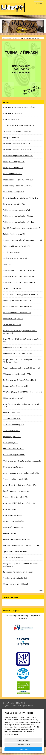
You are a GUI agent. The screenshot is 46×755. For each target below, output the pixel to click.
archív (41, 590)
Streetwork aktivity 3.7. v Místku (16, 143)
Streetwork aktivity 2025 (13, 448)
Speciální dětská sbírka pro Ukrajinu (18, 572)
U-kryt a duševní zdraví (13, 398)
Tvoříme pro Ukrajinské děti (15, 578)
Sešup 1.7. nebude (11, 137)
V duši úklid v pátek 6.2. (13, 252)
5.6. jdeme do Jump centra (14, 454)
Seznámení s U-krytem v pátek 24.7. (18, 131)
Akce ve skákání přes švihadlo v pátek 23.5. (21, 473)
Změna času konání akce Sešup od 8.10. (19, 380)
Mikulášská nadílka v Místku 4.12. (17, 312)
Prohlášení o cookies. (11, 734)
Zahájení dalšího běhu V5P (14, 234)
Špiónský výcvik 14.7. (12, 436)
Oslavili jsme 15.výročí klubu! (15, 584)
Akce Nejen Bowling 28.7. (13, 424)
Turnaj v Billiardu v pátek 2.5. (15, 497)
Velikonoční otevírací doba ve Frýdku (18, 222)
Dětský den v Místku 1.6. (13, 167)
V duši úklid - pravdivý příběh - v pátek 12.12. (22, 294)
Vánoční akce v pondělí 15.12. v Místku (19, 270)
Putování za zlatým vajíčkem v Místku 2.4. (20, 198)
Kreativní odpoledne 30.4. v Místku (17, 186)
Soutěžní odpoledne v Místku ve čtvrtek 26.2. (21, 228)
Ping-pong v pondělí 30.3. (14, 204)
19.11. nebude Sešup (12, 324)
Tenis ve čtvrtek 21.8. (12, 418)
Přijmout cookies (23, 749)
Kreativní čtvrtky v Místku (13, 527)
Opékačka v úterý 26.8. (12, 412)
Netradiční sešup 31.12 (13, 318)
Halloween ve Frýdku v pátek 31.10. (18, 347)
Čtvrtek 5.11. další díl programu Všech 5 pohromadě (20, 331)
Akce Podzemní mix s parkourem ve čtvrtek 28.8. (21, 405)
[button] (5, 26)
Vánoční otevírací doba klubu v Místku (19, 276)
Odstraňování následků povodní (16, 539)
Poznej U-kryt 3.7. (10, 443)
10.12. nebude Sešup (12, 288)
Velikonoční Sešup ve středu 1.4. (16, 210)
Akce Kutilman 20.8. (11, 119)
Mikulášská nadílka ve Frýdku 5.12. (17, 306)
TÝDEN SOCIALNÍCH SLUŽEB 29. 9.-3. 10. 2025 (22, 392)
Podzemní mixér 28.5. (12, 173)
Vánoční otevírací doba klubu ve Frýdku (19, 282)
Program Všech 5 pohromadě (15, 386)
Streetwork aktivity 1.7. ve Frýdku (17, 149)
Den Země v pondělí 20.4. (13, 192)
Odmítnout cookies (23, 745)
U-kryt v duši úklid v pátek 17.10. (17, 374)
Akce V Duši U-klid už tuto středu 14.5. (19, 485)
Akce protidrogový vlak (12, 515)
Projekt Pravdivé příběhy (13, 521)
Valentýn (6, 264)
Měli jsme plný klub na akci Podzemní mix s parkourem (21, 564)
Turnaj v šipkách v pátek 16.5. (15, 479)
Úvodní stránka (6, 38)
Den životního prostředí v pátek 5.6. (18, 155)
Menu (39, 4)
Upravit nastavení (23, 740)
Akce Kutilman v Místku (13, 557)
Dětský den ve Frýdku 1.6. (13, 161)
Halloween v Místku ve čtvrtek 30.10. (18, 353)
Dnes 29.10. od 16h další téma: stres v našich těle (22, 340)
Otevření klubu (9, 533)
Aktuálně (16, 38)
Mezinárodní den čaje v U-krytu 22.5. (18, 180)
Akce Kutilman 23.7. (11, 430)
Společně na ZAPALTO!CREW (15, 551)
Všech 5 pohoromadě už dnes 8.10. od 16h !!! (21, 368)
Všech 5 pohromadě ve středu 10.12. (18, 300)
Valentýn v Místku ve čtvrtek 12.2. (17, 246)
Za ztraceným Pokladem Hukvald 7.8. (18, 125)
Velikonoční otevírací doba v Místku (18, 216)
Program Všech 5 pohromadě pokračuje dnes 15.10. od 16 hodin (22, 360)
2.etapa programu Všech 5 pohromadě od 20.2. (23, 240)
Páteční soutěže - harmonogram (16, 491)
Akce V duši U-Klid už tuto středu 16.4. (19, 503)
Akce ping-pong (9, 509)
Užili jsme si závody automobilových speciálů (22, 461)
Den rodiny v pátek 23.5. (13, 467)
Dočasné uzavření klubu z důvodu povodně (21, 545)
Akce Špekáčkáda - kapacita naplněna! (19, 107)
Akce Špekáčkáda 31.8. (12, 113)
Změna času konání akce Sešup (16, 258)
